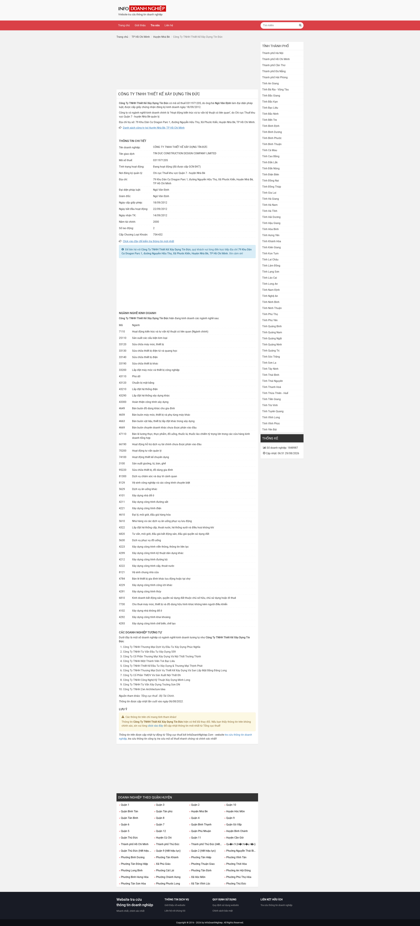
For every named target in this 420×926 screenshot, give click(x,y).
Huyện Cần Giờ (233, 837)
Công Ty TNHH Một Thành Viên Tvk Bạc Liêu (149, 661)
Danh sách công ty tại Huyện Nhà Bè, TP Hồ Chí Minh (154, 127)
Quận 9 (229, 818)
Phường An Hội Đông (237, 870)
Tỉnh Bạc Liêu (270, 107)
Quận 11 (195, 837)
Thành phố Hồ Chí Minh (133, 844)
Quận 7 (159, 824)
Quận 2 (194, 804)
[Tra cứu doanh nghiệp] (142, 10)
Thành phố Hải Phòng (275, 77)
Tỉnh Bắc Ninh (270, 113)
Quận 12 (160, 831)
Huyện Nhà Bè (198, 811)
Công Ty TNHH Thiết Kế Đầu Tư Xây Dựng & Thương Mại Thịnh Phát (162, 665)
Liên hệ (169, 25)
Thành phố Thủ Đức (166, 844)
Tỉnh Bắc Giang (271, 95)
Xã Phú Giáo (162, 863)
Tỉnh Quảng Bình (272, 326)
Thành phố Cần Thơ (273, 65)
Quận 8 (159, 818)
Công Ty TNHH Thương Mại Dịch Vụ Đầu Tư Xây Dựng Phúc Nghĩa (161, 647)
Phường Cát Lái (164, 870)
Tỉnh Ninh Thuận (272, 308)
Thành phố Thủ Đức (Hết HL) (205, 844)
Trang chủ (124, 25)
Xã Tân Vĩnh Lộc (199, 883)
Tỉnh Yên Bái (269, 429)
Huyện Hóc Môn (234, 811)
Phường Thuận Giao (202, 863)
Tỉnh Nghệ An (270, 296)
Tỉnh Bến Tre (269, 119)
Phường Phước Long (167, 883)
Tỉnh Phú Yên (270, 320)
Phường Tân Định (200, 870)
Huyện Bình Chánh (236, 831)
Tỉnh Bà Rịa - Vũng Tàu (275, 89)
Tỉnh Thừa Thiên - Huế (275, 393)
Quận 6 (124, 824)
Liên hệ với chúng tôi (175, 911)
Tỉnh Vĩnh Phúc (271, 423)
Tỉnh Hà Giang (270, 198)
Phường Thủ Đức (235, 883)
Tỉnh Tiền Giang (271, 399)
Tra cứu (155, 25)
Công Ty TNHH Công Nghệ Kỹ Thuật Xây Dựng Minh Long (156, 679)
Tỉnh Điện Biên (270, 174)
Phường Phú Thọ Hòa (237, 877)
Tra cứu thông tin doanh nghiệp (276, 905)
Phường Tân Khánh (166, 857)
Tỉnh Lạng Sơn (270, 271)
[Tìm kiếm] (300, 25)
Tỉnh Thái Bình (270, 374)
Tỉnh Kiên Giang (271, 247)
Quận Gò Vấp (233, 824)
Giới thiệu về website (175, 905)
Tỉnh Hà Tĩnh (269, 211)
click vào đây (155, 725)
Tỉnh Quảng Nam (272, 332)
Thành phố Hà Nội (272, 53)
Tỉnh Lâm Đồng (271, 265)
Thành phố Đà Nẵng (274, 71)
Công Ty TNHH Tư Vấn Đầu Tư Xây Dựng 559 (149, 651)
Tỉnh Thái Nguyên (272, 381)
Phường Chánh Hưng (167, 877)
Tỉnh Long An (270, 283)
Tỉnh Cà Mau (269, 150)
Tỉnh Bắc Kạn (270, 101)
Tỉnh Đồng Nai (270, 180)
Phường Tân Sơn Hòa (132, 883)
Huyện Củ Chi (163, 837)
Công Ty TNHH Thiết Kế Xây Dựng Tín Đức (166, 249)
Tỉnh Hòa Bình (270, 229)
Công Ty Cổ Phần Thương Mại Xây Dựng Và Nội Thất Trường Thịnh (162, 656)
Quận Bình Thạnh (200, 824)
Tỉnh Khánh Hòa (271, 241)
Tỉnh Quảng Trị (270, 350)
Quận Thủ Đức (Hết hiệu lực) (135, 850)
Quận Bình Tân (128, 811)
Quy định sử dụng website (225, 905)
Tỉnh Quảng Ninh (272, 344)
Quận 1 (124, 804)
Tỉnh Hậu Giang (271, 223)
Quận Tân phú (163, 811)
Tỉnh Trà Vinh (270, 405)
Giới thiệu (140, 25)
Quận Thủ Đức (128, 837)
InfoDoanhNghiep (214, 922)
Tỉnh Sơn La (269, 362)
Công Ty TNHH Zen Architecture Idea (144, 689)
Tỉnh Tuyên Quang (273, 411)
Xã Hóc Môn (197, 877)
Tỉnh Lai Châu (270, 259)
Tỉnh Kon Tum (270, 253)
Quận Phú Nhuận (200, 831)
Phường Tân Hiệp (200, 857)
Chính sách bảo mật (222, 911)
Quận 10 (230, 804)
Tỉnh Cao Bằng (270, 156)
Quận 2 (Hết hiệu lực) (202, 850)
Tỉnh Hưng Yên (270, 235)
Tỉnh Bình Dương (272, 132)
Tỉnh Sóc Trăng (271, 356)
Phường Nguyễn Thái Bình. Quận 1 (240, 850)
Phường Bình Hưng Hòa (133, 877)
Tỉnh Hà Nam (270, 204)
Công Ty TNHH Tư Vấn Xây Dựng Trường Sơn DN (151, 684)
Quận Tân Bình (128, 818)
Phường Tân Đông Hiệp (133, 863)
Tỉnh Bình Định (270, 126)
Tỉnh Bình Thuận (272, 144)
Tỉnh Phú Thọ (270, 314)
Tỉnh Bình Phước (272, 138)
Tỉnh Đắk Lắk (270, 162)
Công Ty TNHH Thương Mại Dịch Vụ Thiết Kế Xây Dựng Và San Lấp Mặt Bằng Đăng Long (175, 670)
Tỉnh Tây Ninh (270, 368)
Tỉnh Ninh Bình (270, 302)
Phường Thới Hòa (235, 863)
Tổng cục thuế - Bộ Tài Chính (157, 695)
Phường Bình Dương (132, 857)
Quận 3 (159, 804)
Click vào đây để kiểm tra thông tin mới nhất (148, 241)
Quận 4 (194, 818)
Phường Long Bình (131, 870)
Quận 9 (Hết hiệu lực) (167, 850)
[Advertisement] (187, 65)
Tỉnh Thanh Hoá (271, 387)
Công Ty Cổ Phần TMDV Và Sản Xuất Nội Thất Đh (152, 675)
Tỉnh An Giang (270, 83)
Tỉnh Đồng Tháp (271, 186)
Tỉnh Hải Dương (271, 217)
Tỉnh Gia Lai (269, 192)
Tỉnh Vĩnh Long (271, 417)
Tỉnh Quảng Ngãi (272, 338)
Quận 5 (124, 831)
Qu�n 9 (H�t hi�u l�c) (240, 844)
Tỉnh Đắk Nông (271, 168)
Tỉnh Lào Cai (269, 277)
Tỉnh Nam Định (271, 289)
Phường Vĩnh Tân (235, 857)
